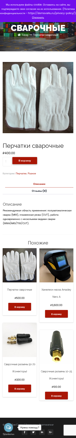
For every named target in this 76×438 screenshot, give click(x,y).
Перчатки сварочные (45, 35)
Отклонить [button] (38, 17)
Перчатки (21, 173)
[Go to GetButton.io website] (8, 434)
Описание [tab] (39, 184)
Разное (32, 173)
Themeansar (46, 424)
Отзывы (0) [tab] (39, 191)
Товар (24, 35)
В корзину (25, 160)
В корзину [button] (19, 307)
